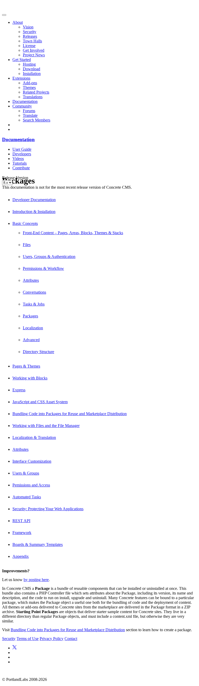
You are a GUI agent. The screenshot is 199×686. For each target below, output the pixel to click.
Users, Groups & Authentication (49, 256)
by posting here (36, 579)
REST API (21, 521)
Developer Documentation (34, 199)
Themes (29, 87)
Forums (29, 111)
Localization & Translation (34, 437)
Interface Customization (31, 461)
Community (22, 106)
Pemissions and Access (31, 485)
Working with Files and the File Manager (46, 425)
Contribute (21, 168)
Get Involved (33, 50)
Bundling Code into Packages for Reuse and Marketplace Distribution (69, 413)
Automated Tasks (26, 497)
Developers (21, 154)
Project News (34, 55)
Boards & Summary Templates (37, 544)
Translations (32, 97)
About (17, 22)
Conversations (34, 292)
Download (31, 69)
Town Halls (32, 41)
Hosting (29, 64)
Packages (30, 316)
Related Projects (36, 92)
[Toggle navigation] (4, 15)
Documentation (25, 101)
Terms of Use (28, 638)
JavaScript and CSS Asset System (40, 402)
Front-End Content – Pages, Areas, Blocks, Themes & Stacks (73, 233)
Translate (30, 115)
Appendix (20, 556)
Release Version (15, 178)
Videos (18, 158)
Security (29, 31)
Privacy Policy (51, 638)
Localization (33, 328)
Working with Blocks (29, 378)
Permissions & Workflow (43, 268)
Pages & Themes (26, 366)
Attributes (31, 280)
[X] (14, 648)
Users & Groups (25, 473)
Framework (21, 532)
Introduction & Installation (33, 211)
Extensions (21, 78)
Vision (28, 27)
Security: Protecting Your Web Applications (47, 509)
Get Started (21, 59)
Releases (30, 36)
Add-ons (30, 83)
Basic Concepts (25, 223)
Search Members (36, 120)
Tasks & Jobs (34, 304)
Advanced (31, 340)
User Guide (21, 149)
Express (18, 390)
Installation (32, 73)
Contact (71, 638)
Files (27, 244)
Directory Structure (38, 351)
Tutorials (19, 163)
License (29, 45)
